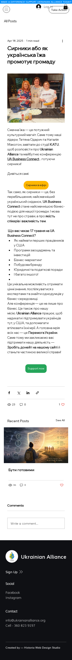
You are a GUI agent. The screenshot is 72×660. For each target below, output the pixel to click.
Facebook (13, 592)
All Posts (10, 21)
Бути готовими (21, 470)
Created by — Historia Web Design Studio (33, 647)
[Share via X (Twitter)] (18, 393)
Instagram (13, 597)
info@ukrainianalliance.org (26, 620)
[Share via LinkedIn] (28, 393)
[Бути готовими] (36, 445)
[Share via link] (37, 393)
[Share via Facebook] (9, 393)
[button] (65, 6)
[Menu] (6, 9)
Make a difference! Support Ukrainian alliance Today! (36, 1)
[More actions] (62, 40)
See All (60, 420)
